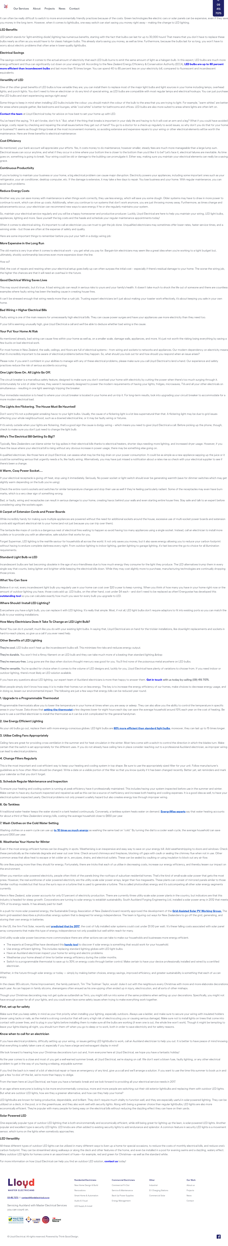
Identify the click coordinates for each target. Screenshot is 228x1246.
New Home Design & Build (86, 1185)
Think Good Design (68, 1236)
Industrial (153, 1185)
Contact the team (11, 113)
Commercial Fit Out (120, 1185)
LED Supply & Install (83, 1206)
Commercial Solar (157, 1195)
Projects (190, 1190)
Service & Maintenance (122, 1190)
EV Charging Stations (158, 1190)
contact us (111, 1161)
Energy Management (121, 1200)
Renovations (80, 1190)
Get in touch (154, 679)
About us (191, 1185)
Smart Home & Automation (86, 1195)
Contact (190, 1200)
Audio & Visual (81, 1200)
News (189, 1195)
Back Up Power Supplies (123, 1195)
